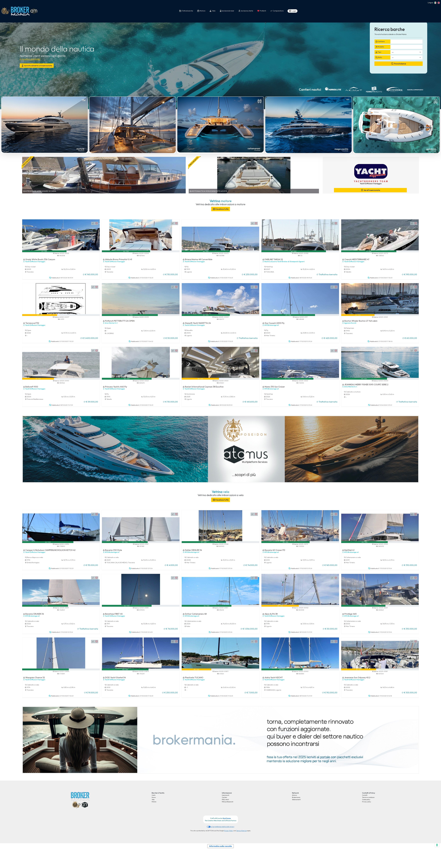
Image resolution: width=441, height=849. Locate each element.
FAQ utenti (225, 799)
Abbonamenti (296, 799)
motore (80, 148)
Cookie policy (366, 799)
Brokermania (296, 797)
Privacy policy (366, 802)
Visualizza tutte (221, 209)
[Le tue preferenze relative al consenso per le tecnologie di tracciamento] (437, 845)
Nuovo (154, 797)
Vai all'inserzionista (371, 190)
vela (170, 149)
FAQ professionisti (227, 802)
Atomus (294, 795)
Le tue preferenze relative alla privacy (222, 827)
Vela (153, 799)
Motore (154, 802)
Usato (153, 795)
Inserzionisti (225, 795)
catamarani (254, 148)
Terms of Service (241, 831)
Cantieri (224, 797)
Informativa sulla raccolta (220, 846)
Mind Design (227, 818)
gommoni (431, 149)
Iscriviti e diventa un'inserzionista (38, 65)
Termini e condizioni (368, 797)
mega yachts (341, 149)
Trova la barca (400, 64)
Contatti (364, 795)
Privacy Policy (228, 831)
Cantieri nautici (310, 89)
